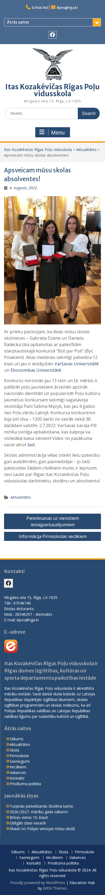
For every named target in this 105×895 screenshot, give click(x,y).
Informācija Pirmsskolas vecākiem (53, 536)
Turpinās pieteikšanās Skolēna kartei (41, 806)
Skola (14, 750)
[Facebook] (53, 35)
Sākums (16, 738)
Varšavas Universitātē (76, 364)
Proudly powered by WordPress (37, 882)
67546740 (40, 8)
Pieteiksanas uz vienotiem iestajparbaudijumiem (52, 521)
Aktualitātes (86, 149)
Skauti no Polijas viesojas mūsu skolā (42, 828)
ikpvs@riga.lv (67, 8)
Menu (58, 132)
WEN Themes (55, 888)
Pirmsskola (19, 755)
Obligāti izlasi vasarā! (28, 823)
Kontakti (17, 778)
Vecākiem (18, 766)
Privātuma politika (25, 783)
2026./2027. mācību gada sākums (39, 811)
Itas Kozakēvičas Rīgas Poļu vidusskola (52, 90)
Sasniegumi (20, 761)
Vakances (18, 772)
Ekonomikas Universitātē (35, 370)
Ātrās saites (18, 22)
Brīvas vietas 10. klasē (29, 817)
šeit (31, 445)
